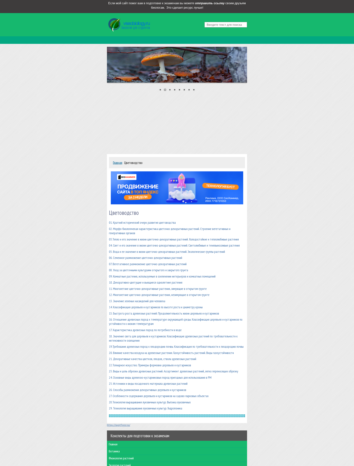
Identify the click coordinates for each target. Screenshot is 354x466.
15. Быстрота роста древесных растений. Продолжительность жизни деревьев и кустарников (164, 313)
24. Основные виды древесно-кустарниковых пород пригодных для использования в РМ (160, 377)
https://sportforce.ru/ (118, 425)
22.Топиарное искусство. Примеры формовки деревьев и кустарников (150, 365)
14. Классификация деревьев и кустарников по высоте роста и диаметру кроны (156, 307)
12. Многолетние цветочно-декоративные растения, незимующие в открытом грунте (159, 295)
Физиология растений (121, 458)
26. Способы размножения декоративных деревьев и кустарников (147, 390)
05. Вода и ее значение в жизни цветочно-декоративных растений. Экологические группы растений (167, 251)
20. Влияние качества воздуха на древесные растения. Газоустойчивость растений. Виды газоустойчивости (171, 353)
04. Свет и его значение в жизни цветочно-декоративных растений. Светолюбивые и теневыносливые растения (174, 245)
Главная (113, 444)
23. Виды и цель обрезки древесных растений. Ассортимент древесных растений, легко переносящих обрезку (173, 371)
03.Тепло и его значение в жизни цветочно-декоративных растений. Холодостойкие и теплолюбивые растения (174, 239)
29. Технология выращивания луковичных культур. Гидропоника (145, 408)
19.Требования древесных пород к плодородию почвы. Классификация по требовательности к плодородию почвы (176, 346)
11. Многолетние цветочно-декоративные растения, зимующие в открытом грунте (158, 289)
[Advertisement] (177, 121)
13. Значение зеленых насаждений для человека (137, 301)
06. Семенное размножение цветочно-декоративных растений (145, 258)
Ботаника (114, 451)
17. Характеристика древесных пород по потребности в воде (145, 330)
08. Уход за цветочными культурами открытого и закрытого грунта (148, 270)
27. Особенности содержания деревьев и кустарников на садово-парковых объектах (159, 396)
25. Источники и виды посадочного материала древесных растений (148, 383)
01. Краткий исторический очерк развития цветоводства (142, 222)
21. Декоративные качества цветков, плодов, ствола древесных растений (152, 359)
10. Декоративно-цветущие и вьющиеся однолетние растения (145, 282)
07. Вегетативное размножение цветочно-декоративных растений (148, 264)
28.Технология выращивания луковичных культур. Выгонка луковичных (150, 402)
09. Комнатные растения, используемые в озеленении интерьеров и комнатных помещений (162, 276)
